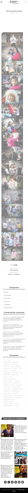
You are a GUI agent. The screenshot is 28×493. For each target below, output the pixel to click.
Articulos (6, 292)
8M (4, 360)
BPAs (20, 368)
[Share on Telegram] (15, 265)
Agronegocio (15, 364)
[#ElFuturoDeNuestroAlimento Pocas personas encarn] (7, 430)
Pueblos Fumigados (17, 395)
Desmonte (17, 380)
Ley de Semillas (7, 389)
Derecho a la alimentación (9, 378)
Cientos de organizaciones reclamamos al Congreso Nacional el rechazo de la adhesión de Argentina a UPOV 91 (13, 319)
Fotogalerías (7, 304)
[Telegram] (19, 482)
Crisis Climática (15, 374)
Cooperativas (15, 372)
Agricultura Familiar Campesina (10, 362)
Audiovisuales (7, 295)
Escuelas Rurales (7, 382)
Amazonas (18, 366)
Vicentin (17, 405)
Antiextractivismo (7, 368)
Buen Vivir (6, 370)
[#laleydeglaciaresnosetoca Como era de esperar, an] (20, 444)
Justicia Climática (16, 387)
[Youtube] (15, 482)
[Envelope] (22, 482)
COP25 (21, 372)
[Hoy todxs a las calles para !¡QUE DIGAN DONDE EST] (7, 457)
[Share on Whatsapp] (13, 265)
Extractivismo (16, 382)
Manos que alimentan (17, 389)
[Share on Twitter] (11, 265)
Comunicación (7, 372)
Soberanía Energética (8, 403)
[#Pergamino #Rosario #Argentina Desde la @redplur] (7, 471)
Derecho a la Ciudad (8, 380)
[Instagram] (8, 482)
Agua (12, 366)
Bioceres (15, 368)
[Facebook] (5, 482)
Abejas (8, 360)
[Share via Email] (16, 265)
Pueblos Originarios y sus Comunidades (12, 397)
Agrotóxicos (6, 366)
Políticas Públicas (7, 395)
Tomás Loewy (6, 346)
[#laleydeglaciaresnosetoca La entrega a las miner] (7, 444)
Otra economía (7, 393)
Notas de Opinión (8, 307)
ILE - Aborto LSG (7, 387)
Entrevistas (7, 301)
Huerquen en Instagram (14, 418)
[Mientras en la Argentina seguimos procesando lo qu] (20, 471)
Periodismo (14, 393)
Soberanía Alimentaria (8, 401)
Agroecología (7, 364)
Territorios (17, 403)
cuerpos (5, 376)
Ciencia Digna (13, 370)
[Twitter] (12, 482)
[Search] (25, 2)
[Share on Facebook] (10, 265)
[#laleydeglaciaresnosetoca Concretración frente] (20, 457)
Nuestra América (15, 391)
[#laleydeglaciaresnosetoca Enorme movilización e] (20, 430)
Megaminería (6, 391)
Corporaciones (7, 374)
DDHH (10, 376)
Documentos (7, 298)
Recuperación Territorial (9, 399)
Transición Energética (8, 405)
